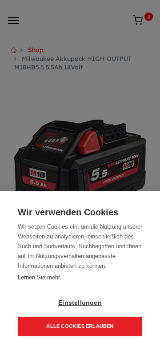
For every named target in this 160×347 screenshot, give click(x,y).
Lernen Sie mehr (39, 277)
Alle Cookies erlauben (79, 326)
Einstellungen (80, 302)
